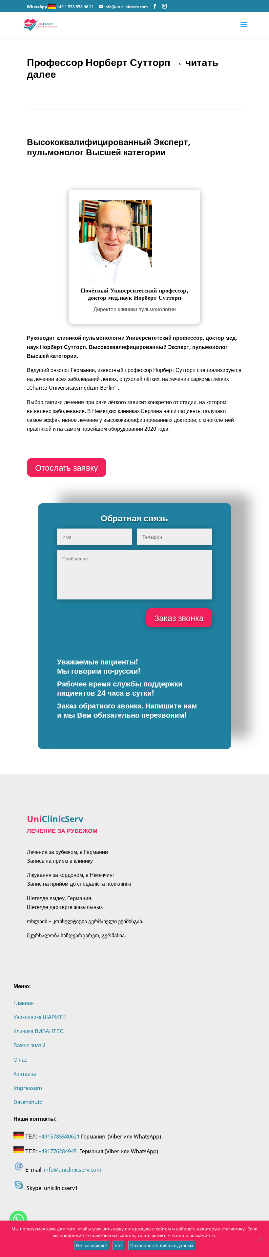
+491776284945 (57, 1151)
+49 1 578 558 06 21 (75, 7)
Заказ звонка (179, 617)
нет (118, 1245)
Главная (23, 1003)
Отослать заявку (66, 467)
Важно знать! (29, 1045)
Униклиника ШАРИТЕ (39, 1017)
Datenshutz (27, 1102)
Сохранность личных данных (161, 1245)
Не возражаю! (91, 1245)
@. (72, 1169)
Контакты (24, 1073)
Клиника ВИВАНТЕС (38, 1031)
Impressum (27, 1088)
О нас (20, 1059)
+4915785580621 (59, 1136)
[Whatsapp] (18, 1219)
